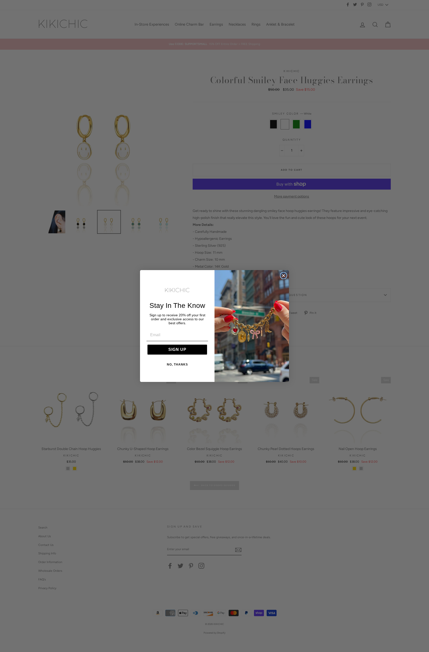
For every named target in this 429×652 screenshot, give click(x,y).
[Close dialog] (283, 276)
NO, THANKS (177, 364)
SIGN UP (177, 349)
